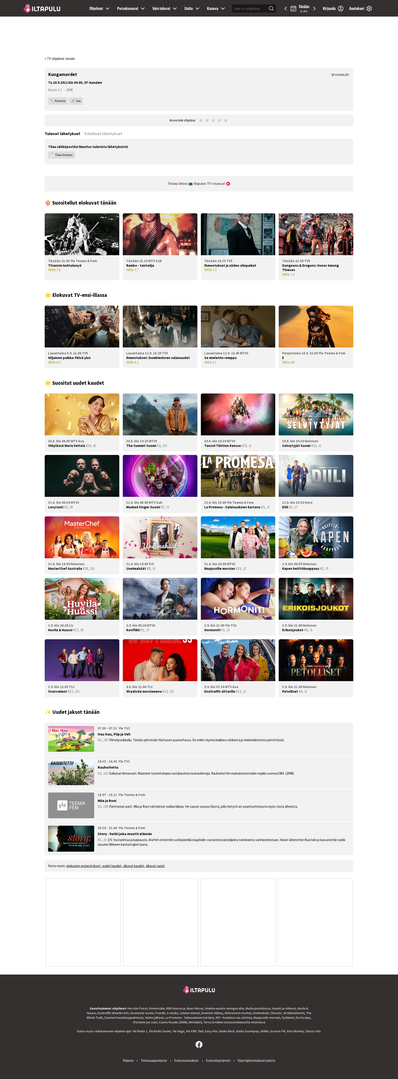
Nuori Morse (195, 1008)
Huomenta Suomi (142, 1013)
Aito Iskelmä (295, 1031)
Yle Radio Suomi (160, 1031)
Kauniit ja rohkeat (284, 1008)
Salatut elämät (190, 1013)
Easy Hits (211, 1031)
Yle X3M (191, 1031)
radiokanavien (104, 1031)
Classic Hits (313, 1031)
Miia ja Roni (107, 800)
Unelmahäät (261, 1013)
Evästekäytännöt (218, 1060)
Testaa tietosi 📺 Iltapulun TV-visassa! (197, 183)
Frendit (160, 1013)
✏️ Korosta (57, 101)
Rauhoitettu (108, 767)
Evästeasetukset (186, 1060)
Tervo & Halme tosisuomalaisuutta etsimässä (234, 1022)
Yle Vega (178, 1031)
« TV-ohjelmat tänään (60, 58)
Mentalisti (195, 1022)
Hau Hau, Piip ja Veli (114, 734)
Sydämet (288, 1017)
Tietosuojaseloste (154, 1060)
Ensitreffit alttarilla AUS (113, 1013)
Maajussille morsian (267, 1017)
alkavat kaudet (133, 866)
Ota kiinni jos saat (145, 1022)
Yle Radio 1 (139, 1031)
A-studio (172, 1013)
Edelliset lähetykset (103, 133)
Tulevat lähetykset (62, 133)
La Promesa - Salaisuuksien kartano (190, 1017)
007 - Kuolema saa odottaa (234, 1017)
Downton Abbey (212, 1013)
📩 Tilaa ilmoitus (61, 155)
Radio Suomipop (247, 1031)
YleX (201, 1031)
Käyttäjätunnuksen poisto (256, 1060)
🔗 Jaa (76, 101)
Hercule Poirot (137, 1008)
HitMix (264, 1031)
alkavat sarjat (155, 866)
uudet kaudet (112, 866)
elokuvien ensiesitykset (83, 866)
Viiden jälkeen (154, 1017)
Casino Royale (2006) (173, 1022)
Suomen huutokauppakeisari (123, 1017)
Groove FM (277, 1031)
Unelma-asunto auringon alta (224, 1008)
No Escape (303, 1017)
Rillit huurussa (175, 1008)
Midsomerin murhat (238, 1013)
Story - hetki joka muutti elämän (125, 833)
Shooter (276, 1013)
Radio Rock (227, 1031)
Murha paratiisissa (258, 1008)
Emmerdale (157, 1008)
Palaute (128, 1060)
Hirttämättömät (294, 1013)
